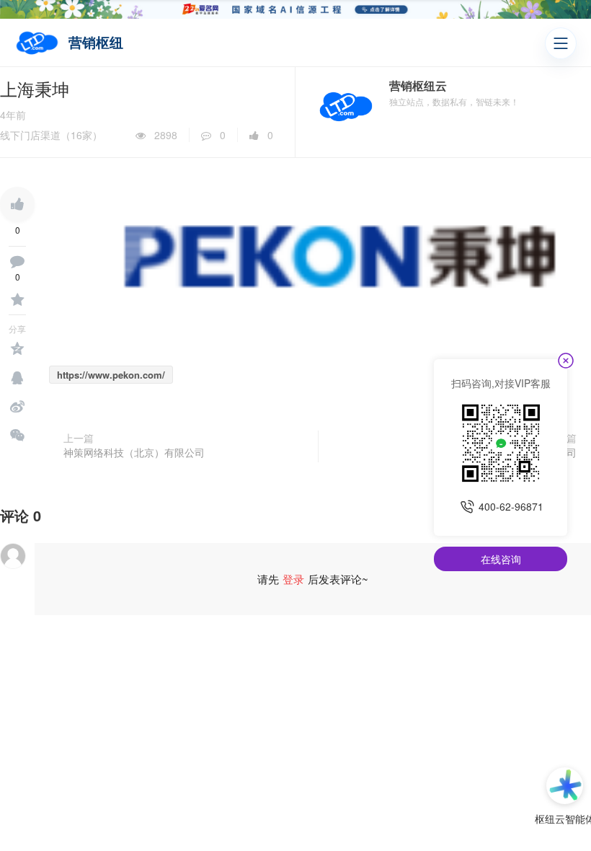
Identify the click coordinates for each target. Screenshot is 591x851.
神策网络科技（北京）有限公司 (134, 452)
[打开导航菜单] (561, 43)
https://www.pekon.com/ (111, 375)
